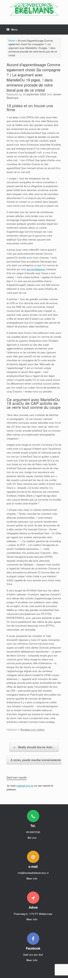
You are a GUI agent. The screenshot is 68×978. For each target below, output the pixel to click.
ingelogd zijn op (24, 785)
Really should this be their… (34, 747)
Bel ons (32, 837)
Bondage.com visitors (32, 729)
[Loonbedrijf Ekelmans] (34, 9)
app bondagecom (36, 269)
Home (11, 40)
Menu (14, 29)
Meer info (32, 878)
